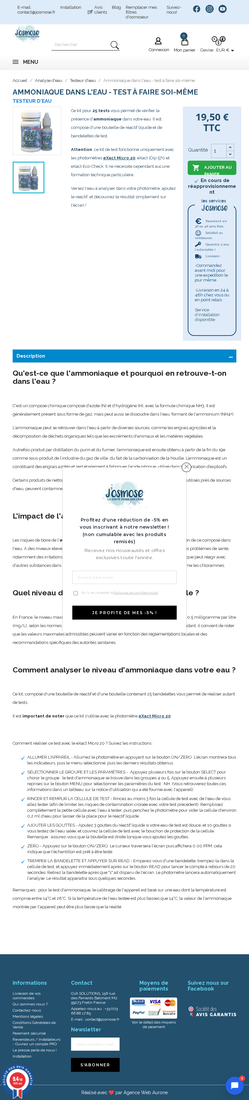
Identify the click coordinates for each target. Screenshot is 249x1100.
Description (31, 356)
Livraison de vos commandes (27, 995)
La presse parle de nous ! (35, 1050)
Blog (116, 7)
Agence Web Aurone (146, 1092)
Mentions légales (28, 1016)
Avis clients (100, 10)
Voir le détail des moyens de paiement (154, 1024)
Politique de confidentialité (135, 592)
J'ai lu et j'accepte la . (120, 592)
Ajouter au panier (212, 169)
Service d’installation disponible (207, 314)
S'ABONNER (95, 1064)
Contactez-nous (27, 1010)
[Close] (186, 466)
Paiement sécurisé (29, 1033)
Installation (70, 7)
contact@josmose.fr (102, 1019)
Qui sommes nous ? (30, 1004)
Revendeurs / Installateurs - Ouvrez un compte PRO (36, 1041)
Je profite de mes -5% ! (124, 612)
